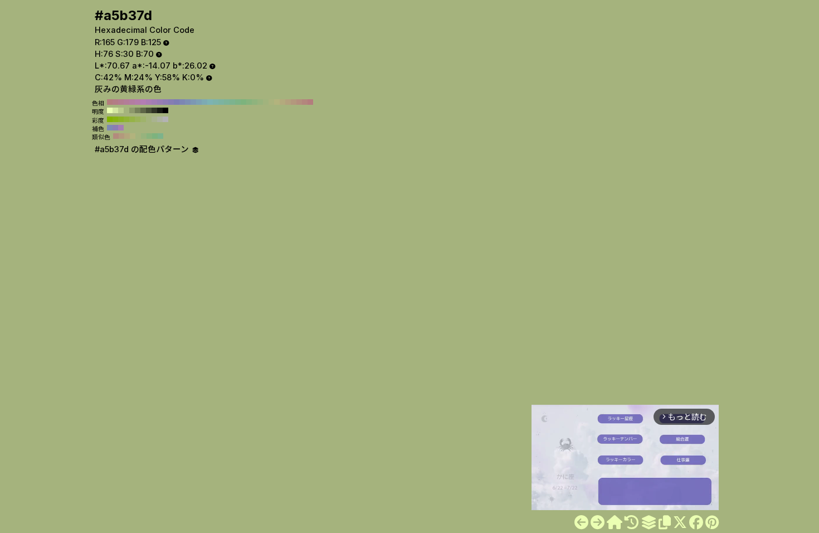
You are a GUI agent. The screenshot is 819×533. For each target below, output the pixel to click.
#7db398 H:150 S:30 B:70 (227, 102)
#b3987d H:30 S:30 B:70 (293, 102)
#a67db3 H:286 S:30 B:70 (121, 127)
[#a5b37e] (597, 522)
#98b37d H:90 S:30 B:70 (260, 102)
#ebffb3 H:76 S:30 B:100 (110, 110)
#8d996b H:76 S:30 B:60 (132, 110)
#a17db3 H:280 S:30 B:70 (154, 102)
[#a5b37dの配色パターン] (648, 522)
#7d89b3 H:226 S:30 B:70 (110, 127)
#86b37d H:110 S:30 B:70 (249, 102)
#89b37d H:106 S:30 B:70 (149, 136)
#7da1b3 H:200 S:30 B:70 (199, 102)
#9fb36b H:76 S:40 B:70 (143, 119)
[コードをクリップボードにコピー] (665, 522)
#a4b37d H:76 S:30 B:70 (126, 110)
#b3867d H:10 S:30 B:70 (305, 102)
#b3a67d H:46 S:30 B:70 (127, 136)
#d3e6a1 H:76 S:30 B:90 (115, 110)
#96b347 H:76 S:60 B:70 (132, 119)
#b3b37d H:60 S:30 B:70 (277, 102)
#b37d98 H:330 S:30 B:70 (126, 102)
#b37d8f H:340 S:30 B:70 (121, 102)
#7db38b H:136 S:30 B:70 (160, 136)
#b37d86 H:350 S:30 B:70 (115, 102)
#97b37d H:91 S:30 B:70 (144, 136)
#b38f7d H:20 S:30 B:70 (299, 102)
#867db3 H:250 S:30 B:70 (171, 102)
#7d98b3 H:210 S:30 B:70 (193, 102)
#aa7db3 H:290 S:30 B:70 (149, 102)
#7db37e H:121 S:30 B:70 (155, 136)
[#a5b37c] (581, 522)
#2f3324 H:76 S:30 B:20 (154, 110)
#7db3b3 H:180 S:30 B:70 (210, 102)
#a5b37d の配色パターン (143, 149)
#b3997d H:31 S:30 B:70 (121, 136)
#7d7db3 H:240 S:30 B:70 (176, 102)
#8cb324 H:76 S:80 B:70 (121, 119)
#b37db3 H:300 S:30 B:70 (143, 102)
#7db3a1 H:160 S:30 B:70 (221, 102)
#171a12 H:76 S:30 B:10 (160, 110)
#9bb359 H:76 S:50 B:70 (137, 119)
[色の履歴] (631, 522)
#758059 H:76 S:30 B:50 (137, 110)
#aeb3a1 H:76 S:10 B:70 (160, 119)
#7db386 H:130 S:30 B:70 (238, 102)
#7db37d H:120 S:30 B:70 (243, 102)
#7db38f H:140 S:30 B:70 (232, 102)
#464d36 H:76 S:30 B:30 (149, 110)
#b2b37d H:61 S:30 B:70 (132, 136)
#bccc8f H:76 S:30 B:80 (121, 110)
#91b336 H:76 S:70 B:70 (126, 119)
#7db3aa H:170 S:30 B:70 (215, 102)
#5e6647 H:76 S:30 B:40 (143, 110)
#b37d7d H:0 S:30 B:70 (310, 102)
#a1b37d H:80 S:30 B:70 (266, 102)
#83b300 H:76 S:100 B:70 (110, 119)
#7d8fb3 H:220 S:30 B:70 (188, 102)
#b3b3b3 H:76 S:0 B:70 (165, 119)
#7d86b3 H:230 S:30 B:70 (182, 102)
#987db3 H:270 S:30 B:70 (160, 102)
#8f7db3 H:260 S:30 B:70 (165, 102)
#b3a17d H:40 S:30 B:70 (288, 102)
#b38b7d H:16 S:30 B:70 (116, 136)
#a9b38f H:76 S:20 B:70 (154, 119)
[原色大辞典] (614, 522)
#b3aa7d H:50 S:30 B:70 (282, 102)
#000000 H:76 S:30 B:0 (165, 110)
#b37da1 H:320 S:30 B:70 (132, 102)
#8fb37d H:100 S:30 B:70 (254, 102)
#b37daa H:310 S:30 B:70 (137, 102)
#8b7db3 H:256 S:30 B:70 (115, 127)
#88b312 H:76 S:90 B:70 (115, 119)
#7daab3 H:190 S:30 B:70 (204, 102)
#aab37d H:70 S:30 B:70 (271, 102)
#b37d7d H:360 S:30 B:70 (110, 102)
